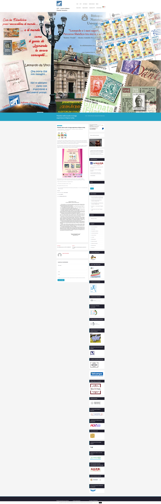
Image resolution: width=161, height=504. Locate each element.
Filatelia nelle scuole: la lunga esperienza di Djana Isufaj (96, 115)
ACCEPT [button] (100, 502)
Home (86, 115)
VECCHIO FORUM (98, 7)
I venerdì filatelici (92, 175)
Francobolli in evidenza (75, 129)
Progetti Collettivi (85, 7)
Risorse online (78, 7)
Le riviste (92, 237)
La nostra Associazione (94, 233)
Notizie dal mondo (60, 130)
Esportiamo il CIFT (92, 7)
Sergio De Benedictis (61, 129)
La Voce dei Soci (93, 235)
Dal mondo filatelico (68, 129)
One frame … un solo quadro (95, 206)
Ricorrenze (92, 247)
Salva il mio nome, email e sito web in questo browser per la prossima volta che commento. (72, 277)
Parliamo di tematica (66, 130)
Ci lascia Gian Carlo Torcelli (95, 209)
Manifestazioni (81, 129)
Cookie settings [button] (96, 502)
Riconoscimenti (93, 245)
